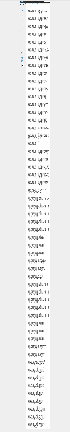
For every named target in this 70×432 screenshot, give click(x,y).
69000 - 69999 (22, 37)
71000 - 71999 (22, 38)
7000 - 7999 (21, 8)
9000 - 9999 (21, 9)
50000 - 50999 (22, 28)
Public (23, 3)
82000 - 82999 (22, 43)
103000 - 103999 (22, 53)
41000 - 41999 (22, 24)
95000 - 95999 (22, 49)
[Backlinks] (50, 5)
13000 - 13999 (22, 11)
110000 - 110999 (22, 56)
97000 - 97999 (22, 50)
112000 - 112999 (22, 57)
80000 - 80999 (22, 42)
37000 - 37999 (22, 22)
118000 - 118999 (22, 60)
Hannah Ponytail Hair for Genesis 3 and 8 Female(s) (32, 3)
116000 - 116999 (22, 59)
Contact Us (22, 62)
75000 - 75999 (22, 40)
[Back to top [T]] (50, 6)
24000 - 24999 (22, 16)
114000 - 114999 (22, 58)
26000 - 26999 (22, 17)
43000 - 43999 (22, 25)
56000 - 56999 (22, 31)
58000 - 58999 (22, 32)
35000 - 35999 (22, 21)
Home (22, 3)
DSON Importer (48, 2)
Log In (49, 0)
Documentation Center (23, 2)
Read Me (25, 3)
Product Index (27, 3)
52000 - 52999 (22, 29)
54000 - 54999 (22, 30)
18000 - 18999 (22, 13)
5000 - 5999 (21, 7)
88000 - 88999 (22, 46)
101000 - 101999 (22, 52)
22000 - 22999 (22, 15)
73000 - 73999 (22, 39)
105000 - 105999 (22, 54)
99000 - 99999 (22, 51)
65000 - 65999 (22, 35)
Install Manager (46, 2)
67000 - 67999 (22, 36)
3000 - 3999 (21, 6)
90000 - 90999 (22, 47)
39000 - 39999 (22, 23)
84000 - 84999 (22, 44)
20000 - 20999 (22, 14)
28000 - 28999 (22, 18)
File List (37, 3)
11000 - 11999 (22, 10)
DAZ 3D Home (22, 61)
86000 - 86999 (22, 45)
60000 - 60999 (22, 33)
